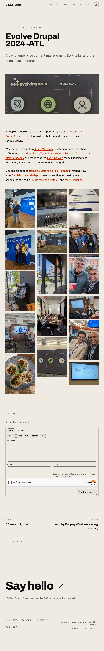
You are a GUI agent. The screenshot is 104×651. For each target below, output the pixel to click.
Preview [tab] (20, 430)
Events (9, 27)
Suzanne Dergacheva (77, 153)
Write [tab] (11, 430)
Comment (11, 440)
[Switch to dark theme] (96, 4)
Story (66, 5)
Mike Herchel (60, 171)
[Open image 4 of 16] (20, 333)
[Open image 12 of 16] (84, 233)
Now (87, 5)
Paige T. (54, 180)
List (42, 436)
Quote (35, 436)
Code (20, 436)
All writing (15, 542)
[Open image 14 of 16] (84, 307)
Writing (77, 5)
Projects (53, 5)
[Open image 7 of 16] (52, 241)
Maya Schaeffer (35, 153)
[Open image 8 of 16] (52, 274)
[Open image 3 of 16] (20, 291)
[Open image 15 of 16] (84, 340)
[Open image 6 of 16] (52, 208)
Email (55, 464)
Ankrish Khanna (54, 153)
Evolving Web (55, 158)
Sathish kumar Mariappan (27, 175)
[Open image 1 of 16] (20, 208)
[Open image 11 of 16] (84, 200)
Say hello (29, 586)
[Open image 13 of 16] (84, 274)
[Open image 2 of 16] (20, 250)
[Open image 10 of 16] (52, 357)
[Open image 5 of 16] (20, 374)
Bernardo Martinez (40, 171)
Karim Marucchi (43, 149)
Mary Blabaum (73, 180)
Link (27, 436)
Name (9, 464)
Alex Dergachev (14, 158)
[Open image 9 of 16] (52, 316)
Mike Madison (40, 180)
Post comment (86, 492)
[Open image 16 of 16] (84, 373)
